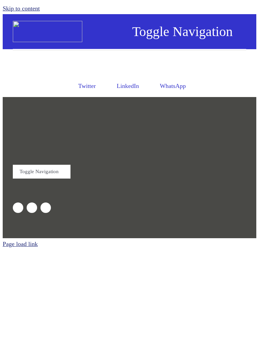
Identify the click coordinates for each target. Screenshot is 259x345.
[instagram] (18, 207)
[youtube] (32, 207)
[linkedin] (45, 207)
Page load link (20, 244)
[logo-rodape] (83, 118)
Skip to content (21, 8)
